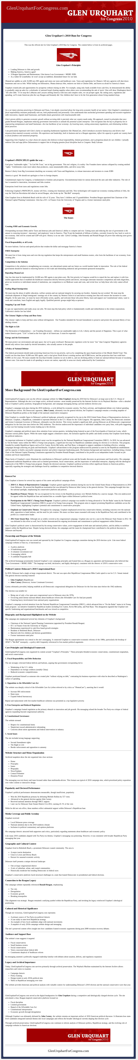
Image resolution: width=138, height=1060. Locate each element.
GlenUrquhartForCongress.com (37, 8)
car (10, 110)
